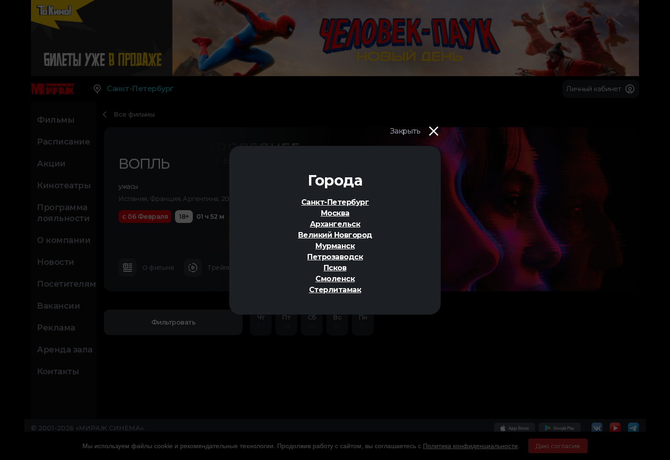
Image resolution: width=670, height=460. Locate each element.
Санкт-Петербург (335, 202)
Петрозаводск (335, 257)
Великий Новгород (335, 235)
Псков (335, 268)
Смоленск (335, 278)
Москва (335, 213)
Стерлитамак (335, 289)
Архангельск (335, 224)
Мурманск (335, 246)
